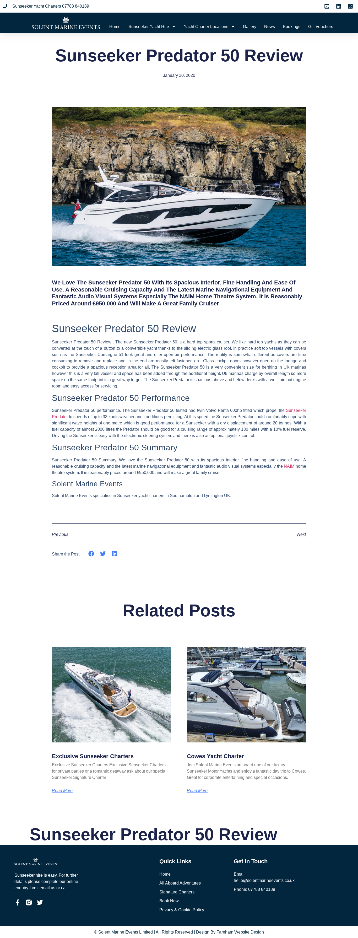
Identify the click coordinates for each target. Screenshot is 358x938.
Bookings (291, 26)
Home (115, 26)
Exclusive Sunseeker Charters (93, 756)
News (269, 26)
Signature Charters (176, 892)
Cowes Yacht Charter (215, 756)
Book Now (169, 901)
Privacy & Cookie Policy (181, 910)
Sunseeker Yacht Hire (148, 26)
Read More (62, 791)
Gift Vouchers (320, 26)
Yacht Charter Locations (206, 26)
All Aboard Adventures (180, 883)
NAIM (289, 466)
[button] (91, 554)
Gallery (249, 26)
